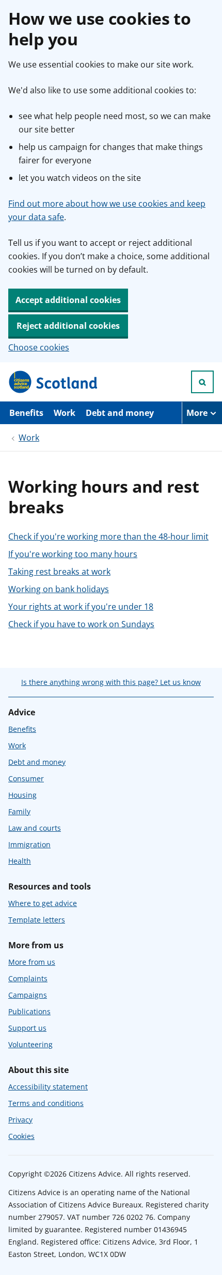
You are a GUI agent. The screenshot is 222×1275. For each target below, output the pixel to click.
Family (19, 811)
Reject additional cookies (68, 325)
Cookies (21, 1136)
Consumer (26, 778)
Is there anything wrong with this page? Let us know (111, 682)
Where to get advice (42, 903)
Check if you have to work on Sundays (81, 624)
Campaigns (27, 995)
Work (64, 412)
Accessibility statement (48, 1087)
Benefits (26, 412)
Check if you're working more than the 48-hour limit (108, 536)
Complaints (27, 978)
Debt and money (120, 412)
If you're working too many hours (72, 554)
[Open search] (202, 382)
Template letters (36, 920)
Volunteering (30, 1044)
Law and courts (34, 828)
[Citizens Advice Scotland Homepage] (53, 382)
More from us (31, 962)
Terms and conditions (46, 1103)
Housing (22, 795)
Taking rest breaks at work (59, 571)
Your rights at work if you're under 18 (80, 606)
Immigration (29, 844)
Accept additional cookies (68, 300)
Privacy (20, 1120)
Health (19, 861)
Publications (29, 1011)
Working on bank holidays (58, 589)
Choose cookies (38, 347)
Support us (27, 1028)
